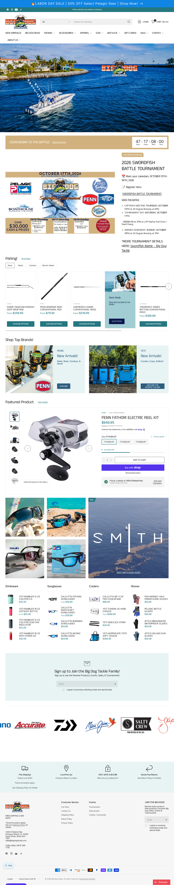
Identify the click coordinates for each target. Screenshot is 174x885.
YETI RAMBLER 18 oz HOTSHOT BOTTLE (29, 610)
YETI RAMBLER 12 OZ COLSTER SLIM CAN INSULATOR (29, 622)
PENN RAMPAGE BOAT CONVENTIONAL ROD (51, 308)
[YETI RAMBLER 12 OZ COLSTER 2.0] (10, 599)
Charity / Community (97, 815)
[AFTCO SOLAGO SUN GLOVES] (136, 636)
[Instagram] (12, 10)
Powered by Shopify (87, 879)
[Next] (168, 286)
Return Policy (66, 819)
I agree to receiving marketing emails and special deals (89, 689)
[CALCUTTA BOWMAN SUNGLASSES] (52, 623)
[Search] (128, 22)
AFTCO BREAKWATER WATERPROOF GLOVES (156, 622)
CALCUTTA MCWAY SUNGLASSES (71, 634)
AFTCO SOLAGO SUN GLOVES (155, 634)
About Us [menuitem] (12, 39)
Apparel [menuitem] (84, 33)
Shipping (104, 426)
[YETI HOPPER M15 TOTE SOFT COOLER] (94, 636)
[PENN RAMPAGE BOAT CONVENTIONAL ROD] (54, 286)
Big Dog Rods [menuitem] (32, 33)
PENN (42, 304)
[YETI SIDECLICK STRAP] (94, 623)
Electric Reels (48, 265)
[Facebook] (7, 10)
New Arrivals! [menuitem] (13, 33)
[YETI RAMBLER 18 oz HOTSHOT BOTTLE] (10, 611)
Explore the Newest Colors (152, 386)
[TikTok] (20, 10)
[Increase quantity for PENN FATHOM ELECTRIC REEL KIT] (111, 460)
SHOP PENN (117, 321)
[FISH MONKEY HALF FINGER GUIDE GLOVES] (136, 599)
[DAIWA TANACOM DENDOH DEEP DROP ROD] (20, 286)
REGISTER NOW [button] (59, 142)
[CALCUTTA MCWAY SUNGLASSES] (52, 636)
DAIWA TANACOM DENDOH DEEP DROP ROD (20, 308)
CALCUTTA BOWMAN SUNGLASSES (71, 622)
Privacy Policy (67, 823)
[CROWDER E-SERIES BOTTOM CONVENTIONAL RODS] (153, 286)
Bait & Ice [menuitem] (112, 33)
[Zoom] (89, 417)
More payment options (133, 473)
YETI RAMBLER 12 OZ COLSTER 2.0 (29, 597)
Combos (32, 265)
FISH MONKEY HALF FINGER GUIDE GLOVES (156, 597)
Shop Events (94, 811)
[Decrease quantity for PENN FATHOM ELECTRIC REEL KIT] (104, 460)
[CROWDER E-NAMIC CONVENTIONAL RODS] (87, 286)
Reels (20, 265)
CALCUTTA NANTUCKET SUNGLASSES (68, 610)
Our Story (65, 807)
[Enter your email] (115, 684)
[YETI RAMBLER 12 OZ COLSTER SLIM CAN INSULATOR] (10, 623)
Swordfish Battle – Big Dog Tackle (144, 248)
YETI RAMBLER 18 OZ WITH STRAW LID (29, 634)
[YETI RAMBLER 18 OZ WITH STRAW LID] (10, 636)
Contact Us (65, 811)
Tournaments (94, 807)
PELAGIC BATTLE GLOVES (153, 610)
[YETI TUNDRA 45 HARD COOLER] (94, 611)
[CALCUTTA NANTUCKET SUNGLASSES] (52, 611)
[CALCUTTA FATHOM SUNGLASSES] (52, 599)
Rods (10, 265)
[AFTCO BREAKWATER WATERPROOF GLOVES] (136, 623)
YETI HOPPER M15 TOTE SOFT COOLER (115, 634)
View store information (157, 482)
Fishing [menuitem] (48, 33)
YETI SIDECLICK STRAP (114, 622)
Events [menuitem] (156, 33)
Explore (64, 386)
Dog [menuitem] (98, 33)
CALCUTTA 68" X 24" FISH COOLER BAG (113, 597)
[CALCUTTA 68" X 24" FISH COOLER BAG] (94, 599)
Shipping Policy (18, 825)
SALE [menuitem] (143, 33)
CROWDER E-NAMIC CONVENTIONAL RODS (84, 308)
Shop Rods (25, 258)
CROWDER (76, 304)
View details (43, 402)
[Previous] (5, 286)
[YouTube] (16, 10)
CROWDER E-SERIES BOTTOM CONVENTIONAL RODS (153, 309)
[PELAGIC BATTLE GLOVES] (136, 611)
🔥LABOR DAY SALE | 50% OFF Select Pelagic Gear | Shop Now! (84, 3)
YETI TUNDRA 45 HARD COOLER (114, 610)
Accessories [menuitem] (66, 33)
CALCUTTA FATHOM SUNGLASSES (71, 597)
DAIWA (9, 304)
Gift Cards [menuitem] (130, 33)
